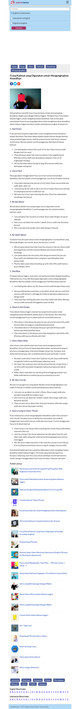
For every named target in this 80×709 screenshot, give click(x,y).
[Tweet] (15, 85)
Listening (15, 680)
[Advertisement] (40, 46)
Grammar (26, 680)
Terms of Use (44, 706)
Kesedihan (51, 66)
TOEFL (33, 684)
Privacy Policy (34, 706)
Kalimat (40, 66)
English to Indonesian (21, 13)
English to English (20, 23)
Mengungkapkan (18, 70)
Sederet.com (15, 706)
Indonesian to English (21, 18)
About (27, 706)
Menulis (14, 684)
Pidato (48, 680)
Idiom (14, 66)
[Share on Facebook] (11, 85)
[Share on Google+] (18, 85)
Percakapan (59, 680)
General (42, 684)
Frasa (22, 66)
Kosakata (38, 680)
